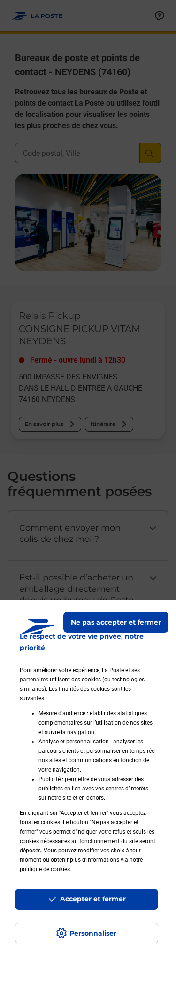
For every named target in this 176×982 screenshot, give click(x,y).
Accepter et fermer (93, 899)
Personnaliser (92, 933)
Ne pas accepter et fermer (116, 622)
